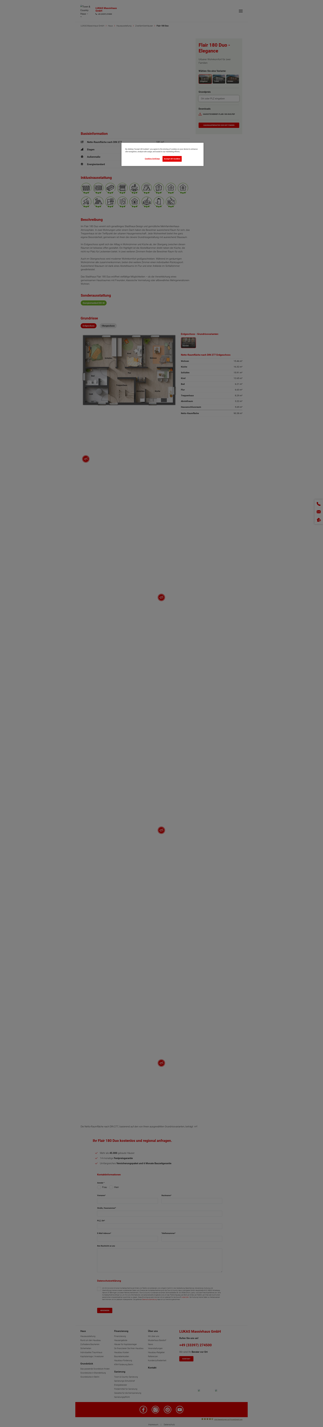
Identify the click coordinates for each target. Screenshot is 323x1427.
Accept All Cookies (172, 159)
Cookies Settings (152, 159)
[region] (163, 154)
